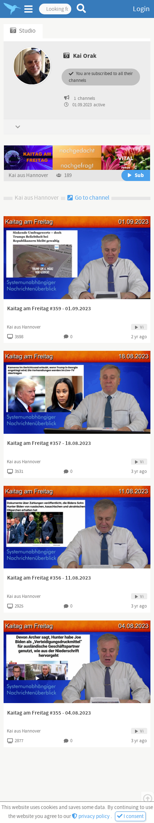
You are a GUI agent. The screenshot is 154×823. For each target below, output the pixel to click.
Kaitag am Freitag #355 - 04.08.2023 (49, 713)
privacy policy (94, 816)
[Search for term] (81, 8)
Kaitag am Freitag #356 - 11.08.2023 (49, 578)
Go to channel (91, 198)
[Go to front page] (12, 9)
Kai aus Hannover (29, 175)
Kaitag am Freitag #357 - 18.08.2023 (49, 443)
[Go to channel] (77, 157)
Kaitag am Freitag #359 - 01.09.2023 (49, 308)
